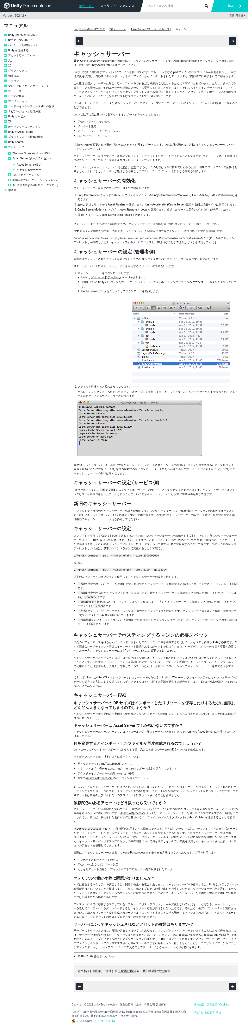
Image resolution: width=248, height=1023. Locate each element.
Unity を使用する (18, 50)
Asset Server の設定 (29, 164)
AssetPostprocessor (132, 813)
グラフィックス (17, 70)
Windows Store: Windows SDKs (31, 153)
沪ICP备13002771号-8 (207, 1012)
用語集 (12, 190)
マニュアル (86, 6)
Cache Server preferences (116, 214)
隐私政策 (212, 1004)
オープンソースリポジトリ (24, 126)
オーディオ (15, 91)
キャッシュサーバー (29, 169)
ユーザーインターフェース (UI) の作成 (31, 106)
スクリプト (15, 80)
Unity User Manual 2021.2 (23, 35)
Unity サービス (17, 116)
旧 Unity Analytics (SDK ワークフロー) (35, 185)
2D (9, 65)
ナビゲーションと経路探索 (24, 111)
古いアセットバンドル (26, 174)
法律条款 (199, 1004)
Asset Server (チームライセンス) (32, 158)
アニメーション (17, 101)
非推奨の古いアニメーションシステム (35, 180)
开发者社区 (125, 971)
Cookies (224, 1004)
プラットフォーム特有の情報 (25, 136)
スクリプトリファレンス (117, 5)
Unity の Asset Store (20, 131)
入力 (11, 60)
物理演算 (13, 75)
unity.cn (230, 5)
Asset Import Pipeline (114, 60)
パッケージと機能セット (23, 45)
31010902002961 (104, 1021)
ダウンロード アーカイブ (106, 277)
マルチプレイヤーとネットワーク (28, 85)
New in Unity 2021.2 (20, 40)
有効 (133, 167)
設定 (124, 167)
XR (10, 121)
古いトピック (16, 147)
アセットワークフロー (21, 55)
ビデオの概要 (16, 96)
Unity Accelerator (101, 64)
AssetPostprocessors (99, 778)
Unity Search (16, 141)
